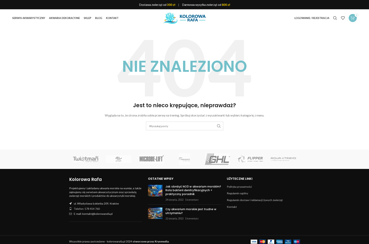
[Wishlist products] (343, 18)
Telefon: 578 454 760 (87, 208)
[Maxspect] (184, 159)
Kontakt (232, 206)
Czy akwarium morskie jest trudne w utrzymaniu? (190, 211)
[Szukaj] (335, 18)
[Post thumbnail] (155, 193)
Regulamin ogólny (237, 193)
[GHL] (217, 159)
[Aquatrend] (283, 159)
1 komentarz (192, 199)
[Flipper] (250, 159)
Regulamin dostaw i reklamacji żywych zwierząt (255, 200)
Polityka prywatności (239, 186)
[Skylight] (118, 159)
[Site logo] (184, 17)
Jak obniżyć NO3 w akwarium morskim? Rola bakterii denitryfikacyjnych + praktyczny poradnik (193, 190)
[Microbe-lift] (151, 159)
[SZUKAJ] (218, 126)
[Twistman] (85, 159)
